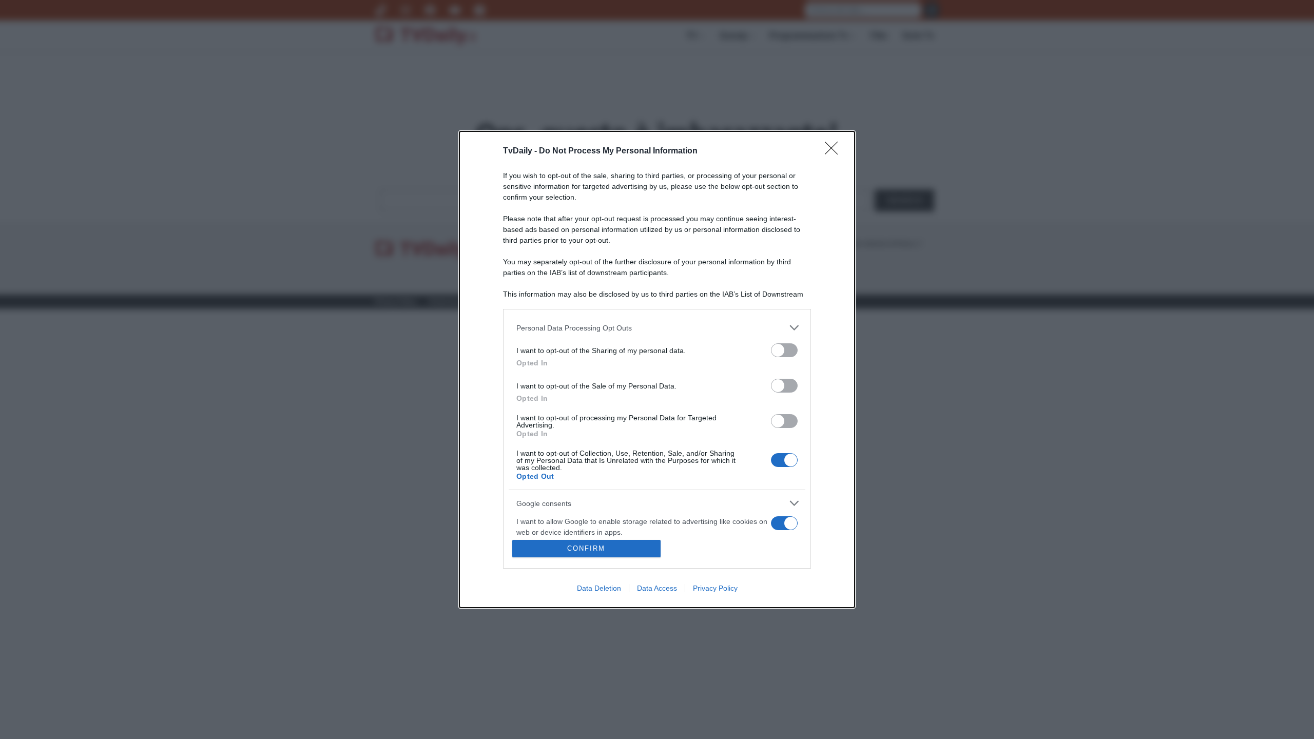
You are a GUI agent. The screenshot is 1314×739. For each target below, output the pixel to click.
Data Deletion (599, 588)
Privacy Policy (715, 588)
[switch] (784, 350)
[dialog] (657, 369)
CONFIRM (586, 548)
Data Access (657, 588)
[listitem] (657, 327)
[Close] (834, 151)
